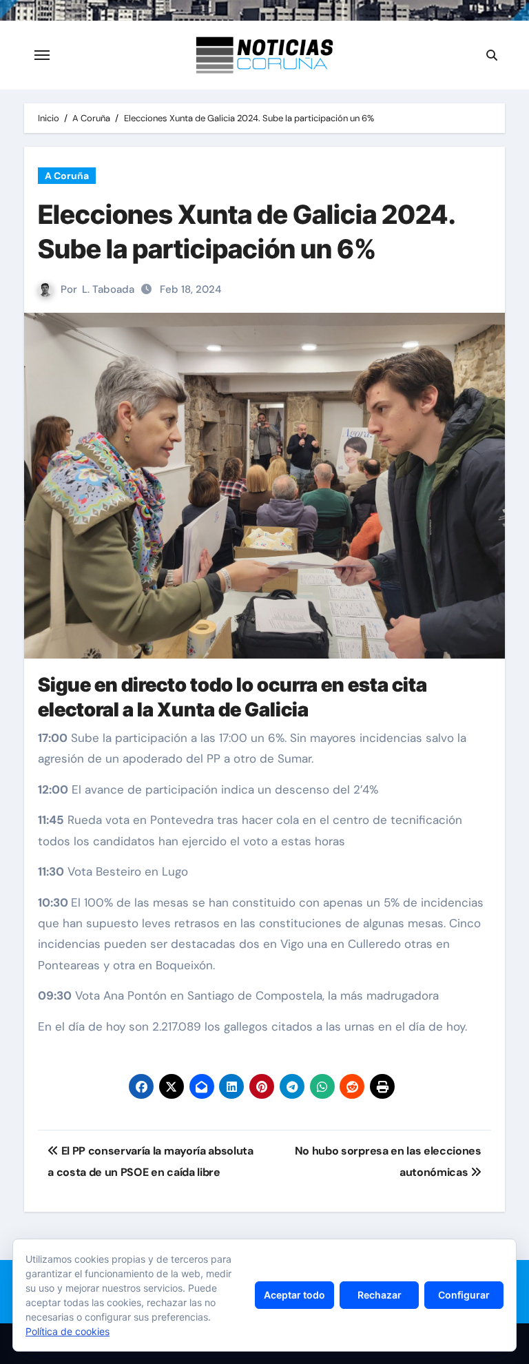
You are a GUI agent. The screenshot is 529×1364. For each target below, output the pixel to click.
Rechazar (379, 1295)
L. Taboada (108, 289)
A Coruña (67, 175)
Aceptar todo (294, 1295)
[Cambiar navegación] (42, 55)
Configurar (464, 1295)
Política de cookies (67, 1331)
